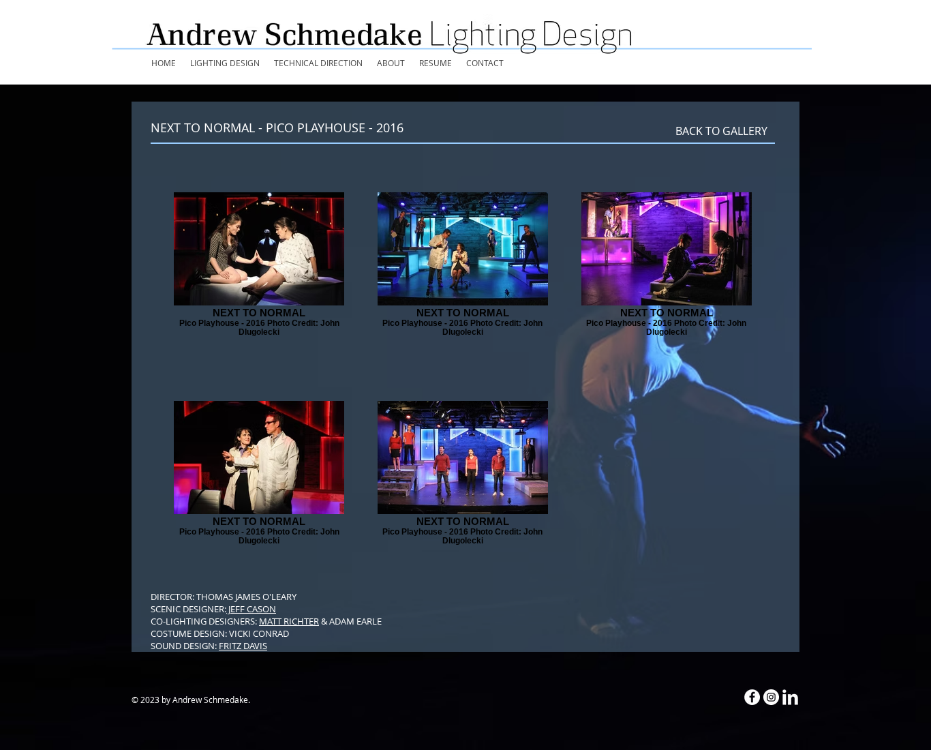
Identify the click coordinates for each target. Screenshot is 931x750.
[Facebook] (752, 697)
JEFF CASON (251, 609)
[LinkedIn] (790, 697)
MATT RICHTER (289, 621)
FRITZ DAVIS (243, 646)
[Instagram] (771, 697)
